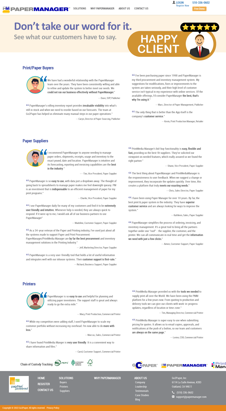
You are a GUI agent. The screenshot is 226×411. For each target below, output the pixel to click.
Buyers (63, 382)
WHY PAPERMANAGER (102, 8)
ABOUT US (124, 8)
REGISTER (44, 384)
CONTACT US (141, 8)
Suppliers (65, 390)
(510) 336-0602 (185, 392)
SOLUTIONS (79, 8)
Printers (64, 386)
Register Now (182, 5)
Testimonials (142, 390)
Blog (137, 399)
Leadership (141, 386)
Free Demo (199, 8)
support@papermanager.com (191, 396)
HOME (41, 378)
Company (140, 382)
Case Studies (142, 395)
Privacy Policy (53, 408)
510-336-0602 (201, 2)
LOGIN (180, 2)
